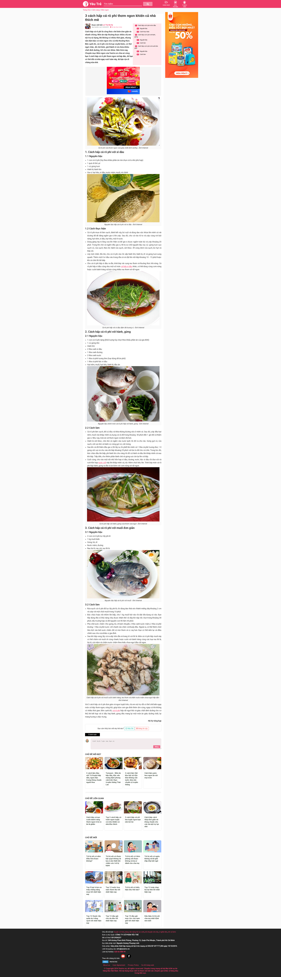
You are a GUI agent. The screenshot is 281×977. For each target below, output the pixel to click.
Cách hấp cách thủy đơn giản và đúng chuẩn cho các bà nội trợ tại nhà (151, 822)
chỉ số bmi (172, 932)
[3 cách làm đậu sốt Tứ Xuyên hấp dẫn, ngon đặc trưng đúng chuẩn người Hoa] (94, 763)
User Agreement (119, 965)
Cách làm (141, 43)
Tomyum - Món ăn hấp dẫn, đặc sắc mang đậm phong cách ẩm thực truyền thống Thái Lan (113, 779)
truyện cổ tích (119, 932)
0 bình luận (92, 734)
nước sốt (102, 463)
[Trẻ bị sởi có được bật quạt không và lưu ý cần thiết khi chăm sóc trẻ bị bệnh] (113, 846)
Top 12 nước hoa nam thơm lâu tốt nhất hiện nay (113, 889)
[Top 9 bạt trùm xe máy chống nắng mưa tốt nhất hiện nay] (94, 877)
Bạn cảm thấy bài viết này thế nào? (111, 728)
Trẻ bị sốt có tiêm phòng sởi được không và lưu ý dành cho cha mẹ (132, 859)
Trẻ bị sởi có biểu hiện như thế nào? (132, 888)
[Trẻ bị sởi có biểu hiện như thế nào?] (133, 877)
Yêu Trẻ (95, 4)
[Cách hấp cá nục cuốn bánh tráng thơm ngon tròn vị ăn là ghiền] (94, 807)
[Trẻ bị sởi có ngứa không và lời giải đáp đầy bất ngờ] (152, 846)
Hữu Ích (130, 728)
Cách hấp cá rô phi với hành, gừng (145, 36)
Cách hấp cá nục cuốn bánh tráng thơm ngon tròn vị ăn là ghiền (93, 820)
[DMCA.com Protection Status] (110, 963)
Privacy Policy (133, 965)
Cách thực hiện (143, 31)
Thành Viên (184, 6)
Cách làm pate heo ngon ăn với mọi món (151, 775)
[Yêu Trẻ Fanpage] (129, 958)
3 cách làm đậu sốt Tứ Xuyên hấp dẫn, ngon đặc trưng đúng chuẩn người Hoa (93, 777)
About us (106, 965)
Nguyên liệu (142, 28)
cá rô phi (116, 710)
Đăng (157, 747)
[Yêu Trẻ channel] (123, 958)
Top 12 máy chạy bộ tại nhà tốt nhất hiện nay (152, 889)
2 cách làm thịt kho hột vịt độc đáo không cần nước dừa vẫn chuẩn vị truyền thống (131, 779)
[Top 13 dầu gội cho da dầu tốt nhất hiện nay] (113, 906)
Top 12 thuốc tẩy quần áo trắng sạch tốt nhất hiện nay (93, 919)
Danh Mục (166, 5)
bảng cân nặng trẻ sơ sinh (134, 932)
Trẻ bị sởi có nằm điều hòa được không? (93, 858)
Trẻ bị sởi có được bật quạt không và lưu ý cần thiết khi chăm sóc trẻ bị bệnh (113, 861)
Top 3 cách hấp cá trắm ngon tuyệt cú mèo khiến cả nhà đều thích (113, 820)
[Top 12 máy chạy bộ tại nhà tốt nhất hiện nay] (152, 877)
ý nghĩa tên (163, 932)
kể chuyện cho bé (151, 932)
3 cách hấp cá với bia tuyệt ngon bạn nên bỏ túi (133, 819)
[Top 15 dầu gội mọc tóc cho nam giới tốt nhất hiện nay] (133, 906)
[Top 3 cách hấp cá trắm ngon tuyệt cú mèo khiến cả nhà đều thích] (113, 807)
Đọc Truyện (175, 6)
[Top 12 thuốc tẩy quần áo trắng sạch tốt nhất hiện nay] (94, 906)
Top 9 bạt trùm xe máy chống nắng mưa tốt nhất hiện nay (94, 890)
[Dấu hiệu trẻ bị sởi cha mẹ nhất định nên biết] (152, 906)
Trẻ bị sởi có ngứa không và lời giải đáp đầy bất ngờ (151, 858)
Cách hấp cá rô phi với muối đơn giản (146, 47)
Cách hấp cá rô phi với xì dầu (146, 25)
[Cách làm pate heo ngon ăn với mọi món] (152, 763)
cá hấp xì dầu (126, 266)
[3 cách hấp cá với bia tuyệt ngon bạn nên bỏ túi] (133, 807)
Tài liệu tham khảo (116, 27)
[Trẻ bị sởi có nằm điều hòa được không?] (94, 846)
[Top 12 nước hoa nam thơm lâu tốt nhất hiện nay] (113, 877)
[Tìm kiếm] (147, 4)
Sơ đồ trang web (147, 965)
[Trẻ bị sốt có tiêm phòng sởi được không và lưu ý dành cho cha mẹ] (133, 846)
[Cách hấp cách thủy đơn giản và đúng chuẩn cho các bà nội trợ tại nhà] (152, 807)
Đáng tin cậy (143, 728)
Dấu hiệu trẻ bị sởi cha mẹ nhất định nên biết (152, 918)
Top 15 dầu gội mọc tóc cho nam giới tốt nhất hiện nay (132, 919)
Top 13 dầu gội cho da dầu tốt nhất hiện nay (112, 918)
